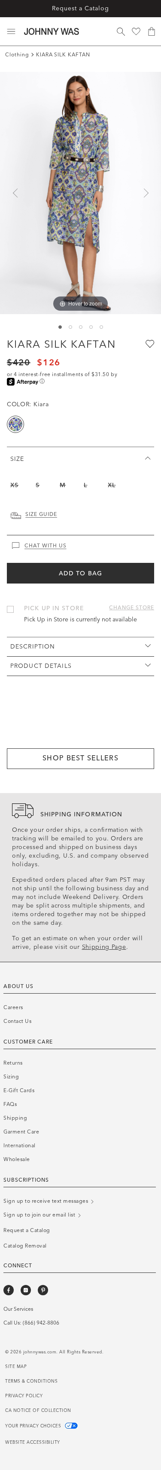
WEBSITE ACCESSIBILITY (32, 1442)
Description (32, 646)
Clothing (17, 55)
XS (14, 485)
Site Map (16, 1366)
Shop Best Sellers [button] (80, 758)
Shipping (15, 1118)
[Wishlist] (136, 31)
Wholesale (16, 1159)
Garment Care (21, 1132)
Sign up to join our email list (40, 1215)
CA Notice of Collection (38, 1410)
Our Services (18, 1309)
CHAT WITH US (45, 546)
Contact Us (17, 1021)
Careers (13, 1007)
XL (111, 485)
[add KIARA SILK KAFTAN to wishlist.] (149, 343)
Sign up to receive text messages (46, 1201)
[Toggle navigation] (11, 31)
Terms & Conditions (31, 1381)
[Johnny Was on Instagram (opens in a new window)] (26, 1290)
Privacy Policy (24, 1396)
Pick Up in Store (54, 608)
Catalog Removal (25, 1246)
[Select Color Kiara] (15, 424)
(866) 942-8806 (41, 1323)
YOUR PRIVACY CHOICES (34, 1426)
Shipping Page (104, 947)
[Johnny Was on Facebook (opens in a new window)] (8, 1290)
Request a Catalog (80, 8)
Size (17, 459)
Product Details (41, 666)
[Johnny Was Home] (51, 31)
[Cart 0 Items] (151, 31)
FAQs (10, 1104)
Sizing (11, 1077)
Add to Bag (80, 573)
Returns (13, 1063)
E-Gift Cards (18, 1090)
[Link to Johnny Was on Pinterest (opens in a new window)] (43, 1290)
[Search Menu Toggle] (120, 31)
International (19, 1146)
